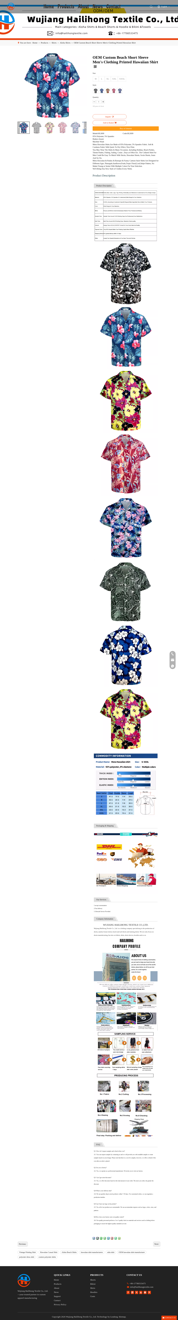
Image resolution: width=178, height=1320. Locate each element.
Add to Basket (108, 123)
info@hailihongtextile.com (141, 1287)
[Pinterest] (149, 1292)
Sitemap (122, 1317)
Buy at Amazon (126, 128)
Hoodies (93, 1292)
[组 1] (24, 1280)
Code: (125, 133)
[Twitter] (136, 1292)
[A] (95, 90)
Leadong (114, 1317)
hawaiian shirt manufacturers (92, 1252)
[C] (107, 90)
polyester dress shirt (26, 1257)
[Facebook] (128, 1292)
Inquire (108, 117)
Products (66, 7)
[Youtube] (140, 1292)
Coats (92, 1296)
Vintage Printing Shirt (27, 1252)
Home (49, 7)
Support (57, 1296)
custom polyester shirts (47, 1257)
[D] (113, 90)
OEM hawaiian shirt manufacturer (132, 1252)
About (83, 7)
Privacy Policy (60, 1304)
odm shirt (110, 1252)
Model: (95, 133)
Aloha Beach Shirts (69, 1252)
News (98, 7)
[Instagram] (145, 1292)
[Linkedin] (132, 1292)
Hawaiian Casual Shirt (48, 1252)
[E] (119, 90)
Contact (113, 7)
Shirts (92, 1288)
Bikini (93, 1284)
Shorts (93, 1280)
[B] (101, 90)
